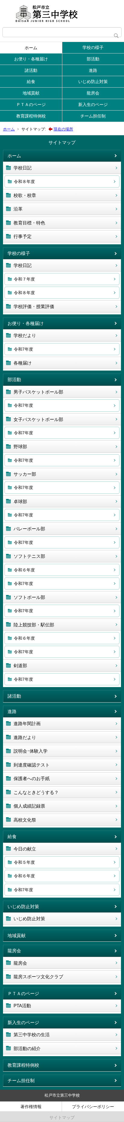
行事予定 (23, 236)
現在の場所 (63, 129)
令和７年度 (24, 279)
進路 (93, 70)
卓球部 (20, 501)
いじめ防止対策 (93, 81)
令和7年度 (23, 349)
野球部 (20, 446)
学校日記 (23, 167)
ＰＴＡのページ (31, 104)
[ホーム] (62, 14)
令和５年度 (24, 862)
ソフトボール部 (29, 597)
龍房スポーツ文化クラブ (38, 976)
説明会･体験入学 (31, 751)
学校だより (25, 335)
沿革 (18, 208)
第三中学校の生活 (32, 1034)
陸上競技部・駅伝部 (34, 624)
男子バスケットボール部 (38, 391)
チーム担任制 (93, 116)
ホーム (31, 47)
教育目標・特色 (29, 222)
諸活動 (31, 70)
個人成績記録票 (29, 806)
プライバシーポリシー (93, 1106)
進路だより (25, 737)
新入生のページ (93, 104)
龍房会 (93, 93)
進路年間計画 (27, 723)
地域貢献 (31, 93)
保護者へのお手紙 (32, 778)
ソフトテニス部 (29, 556)
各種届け (23, 362)
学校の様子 (93, 47)
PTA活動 (22, 1005)
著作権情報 (31, 1106)
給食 (31, 81)
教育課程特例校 (31, 116)
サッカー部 (25, 474)
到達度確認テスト (32, 764)
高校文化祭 (25, 819)
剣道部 (20, 665)
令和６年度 (24, 569)
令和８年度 (24, 181)
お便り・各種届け (31, 58)
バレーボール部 (29, 528)
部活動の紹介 (27, 1048)
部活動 (93, 58)
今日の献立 (25, 848)
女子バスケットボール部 (38, 419)
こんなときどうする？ (36, 792)
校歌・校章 (25, 195)
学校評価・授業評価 (34, 306)
